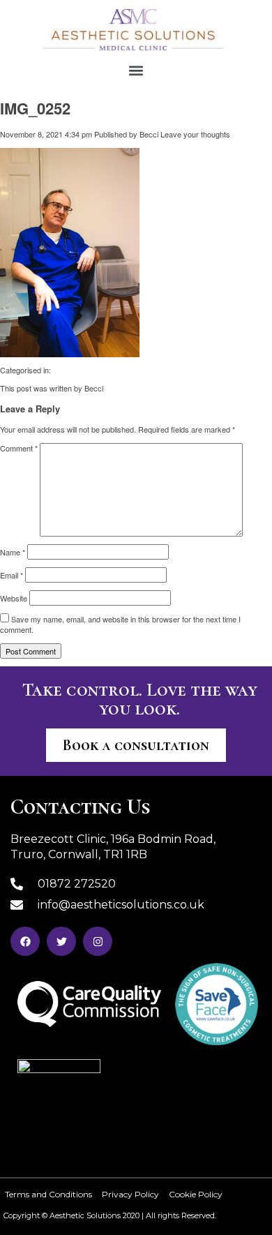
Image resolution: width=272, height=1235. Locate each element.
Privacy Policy (130, 1194)
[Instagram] (97, 941)
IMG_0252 (35, 108)
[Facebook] (25, 941)
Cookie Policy (195, 1194)
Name (12, 551)
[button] (136, 70)
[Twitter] (61, 941)
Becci (148, 134)
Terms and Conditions (48, 1194)
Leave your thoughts (195, 134)
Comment (19, 448)
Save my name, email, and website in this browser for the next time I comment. (120, 624)
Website (13, 598)
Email (11, 575)
